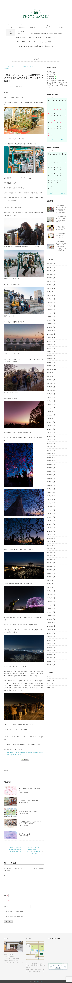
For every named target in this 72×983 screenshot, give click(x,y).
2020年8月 (50, 510)
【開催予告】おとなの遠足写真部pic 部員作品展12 (61, 227)
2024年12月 (50, 330)
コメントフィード (51, 683)
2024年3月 (50, 358)
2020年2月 (50, 531)
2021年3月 (50, 485)
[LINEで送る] (25, 759)
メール (6, 900)
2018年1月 (50, 619)
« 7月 (51, 140)
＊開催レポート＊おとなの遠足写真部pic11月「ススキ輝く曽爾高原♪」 (15, 850)
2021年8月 (50, 468)
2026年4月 (50, 274)
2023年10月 (50, 376)
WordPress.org (51, 687)
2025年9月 (50, 299)
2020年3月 (50, 527)
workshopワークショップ (45, 26)
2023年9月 (50, 380)
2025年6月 (50, 309)
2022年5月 (50, 436)
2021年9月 (50, 464)
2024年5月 (50, 351)
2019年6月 (50, 559)
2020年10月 (50, 503)
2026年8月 (50, 263)
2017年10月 (50, 629)
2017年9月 (50, 633)
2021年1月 (50, 492)
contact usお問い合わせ (21, 32)
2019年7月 (50, 555)
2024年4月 (50, 355)
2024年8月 (50, 344)
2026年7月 (50, 267)
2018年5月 (50, 605)
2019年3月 (50, 570)
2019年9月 (50, 548)
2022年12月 (50, 411)
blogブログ (10, 32)
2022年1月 (50, 450)
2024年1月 (50, 365)
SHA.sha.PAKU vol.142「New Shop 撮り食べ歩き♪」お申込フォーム (36, 42)
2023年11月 (50, 373)
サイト (6, 906)
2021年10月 (50, 460)
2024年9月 (50, 341)
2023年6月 (50, 390)
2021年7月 (50, 471)
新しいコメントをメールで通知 (14, 911)
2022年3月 (50, 443)
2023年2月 (50, 404)
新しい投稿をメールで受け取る (14, 916)
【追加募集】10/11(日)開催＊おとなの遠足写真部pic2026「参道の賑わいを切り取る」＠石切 (61, 209)
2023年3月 (50, 401)
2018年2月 (50, 615)
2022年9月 (50, 422)
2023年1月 (50, 408)
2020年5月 (50, 520)
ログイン (49, 676)
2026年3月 (50, 278)
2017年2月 (50, 657)
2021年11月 (50, 457)
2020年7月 (50, 513)
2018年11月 (50, 584)
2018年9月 (50, 591)
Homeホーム (10, 26)
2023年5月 (50, 394)
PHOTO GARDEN (38, 981)
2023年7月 (50, 387)
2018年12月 (50, 580)
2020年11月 (50, 499)
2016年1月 (50, 665)
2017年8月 (50, 636)
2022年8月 (50, 425)
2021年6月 (50, 475)
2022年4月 (50, 439)
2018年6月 (50, 601)
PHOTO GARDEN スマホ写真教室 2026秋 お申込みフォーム (36, 46)
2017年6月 (50, 643)
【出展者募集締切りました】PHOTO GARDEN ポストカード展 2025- (31, 823)
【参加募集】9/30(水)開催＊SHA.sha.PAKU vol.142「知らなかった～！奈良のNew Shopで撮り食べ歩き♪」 (61, 246)
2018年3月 (50, 612)
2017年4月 (50, 650)
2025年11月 (50, 292)
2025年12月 (50, 288)
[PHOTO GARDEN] (36, 10)
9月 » (63, 140)
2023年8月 (50, 383)
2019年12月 (50, 538)
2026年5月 (50, 270)
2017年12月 (50, 622)
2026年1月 (50, 285)
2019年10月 (50, 545)
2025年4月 (50, 316)
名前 (6, 895)
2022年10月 (50, 418)
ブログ (36, 59)
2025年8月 (50, 302)
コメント (7, 875)
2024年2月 (50, 362)
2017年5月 (50, 647)
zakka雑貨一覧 (32, 26)
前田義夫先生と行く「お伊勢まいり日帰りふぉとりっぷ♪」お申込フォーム (36, 37)
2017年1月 (50, 661)
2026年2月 (50, 281)
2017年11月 (50, 626)
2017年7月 (50, 640)
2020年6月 (50, 517)
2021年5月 (50, 478)
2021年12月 (50, 453)
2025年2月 (50, 323)
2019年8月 (50, 552)
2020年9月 (50, 506)
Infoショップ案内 (21, 26)
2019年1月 (50, 577)
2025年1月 (50, 327)
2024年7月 (50, 348)
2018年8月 (50, 594)
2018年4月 (50, 608)
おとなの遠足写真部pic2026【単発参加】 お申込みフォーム (47, 33)
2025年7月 (50, 306)
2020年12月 (50, 496)
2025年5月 (50, 313)
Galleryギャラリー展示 (59, 26)
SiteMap (6, 963)
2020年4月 (50, 524)
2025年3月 (50, 320)
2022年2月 (50, 446)
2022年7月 (50, 429)
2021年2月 (50, 489)
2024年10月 (50, 337)
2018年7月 (50, 598)
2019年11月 (50, 541)
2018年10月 (50, 587)
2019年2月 (50, 573)
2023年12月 (50, 369)
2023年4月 (50, 397)
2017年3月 (50, 654)
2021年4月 (50, 482)
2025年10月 (50, 295)
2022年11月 (50, 415)
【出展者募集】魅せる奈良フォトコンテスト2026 (61, 235)
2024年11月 (50, 334)
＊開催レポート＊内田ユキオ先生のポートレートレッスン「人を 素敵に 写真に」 (33, 850)
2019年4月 (50, 566)
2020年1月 (50, 534)
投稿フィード (50, 680)
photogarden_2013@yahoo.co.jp (15, 962)
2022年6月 (50, 432)
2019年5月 (50, 562)
